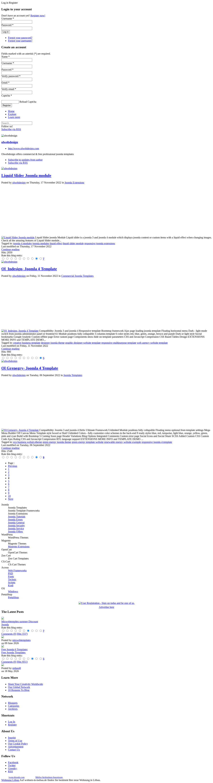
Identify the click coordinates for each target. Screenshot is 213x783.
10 (9, 496)
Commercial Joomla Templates (77, 275)
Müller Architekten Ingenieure (49, 777)
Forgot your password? (20, 37)
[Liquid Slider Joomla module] (18, 237)
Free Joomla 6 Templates (14, 649)
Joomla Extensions (74, 182)
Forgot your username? (20, 40)
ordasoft (16, 668)
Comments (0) (8, 633)
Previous (12, 466)
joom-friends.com (16, 777)
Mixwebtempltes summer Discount (19, 621)
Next (10, 499)
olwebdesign (9, 142)
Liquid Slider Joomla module (26, 175)
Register (7, 105)
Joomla (5, 624)
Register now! (37, 15)
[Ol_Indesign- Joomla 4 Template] (20, 330)
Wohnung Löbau (10, 780)
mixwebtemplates (21, 640)
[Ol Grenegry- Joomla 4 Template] (20, 430)
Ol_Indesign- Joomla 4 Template (29, 269)
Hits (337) (22, 633)
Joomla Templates (72, 375)
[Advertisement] (101, 210)
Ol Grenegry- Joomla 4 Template (29, 368)
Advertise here (106, 607)
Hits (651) (22, 661)
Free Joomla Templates (13, 652)
